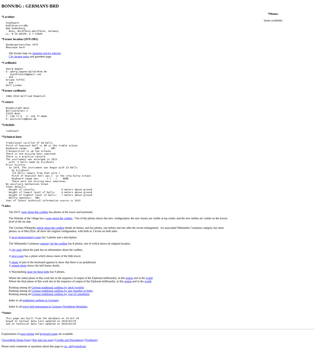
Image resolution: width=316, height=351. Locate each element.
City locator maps (19, 56)
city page (17, 249)
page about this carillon (34, 212)
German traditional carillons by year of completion (60, 294)
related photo (19, 265)
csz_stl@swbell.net (75, 346)
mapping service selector (46, 53)
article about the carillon (50, 227)
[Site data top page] (43, 340)
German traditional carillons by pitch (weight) (57, 287)
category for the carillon (53, 243)
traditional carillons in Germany (40, 300)
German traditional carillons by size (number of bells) (62, 290)
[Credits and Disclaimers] (69, 340)
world (149, 278)
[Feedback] (91, 340)
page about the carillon (59, 218)
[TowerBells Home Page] (16, 340)
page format (27, 333)
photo (15, 262)
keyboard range (49, 333)
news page (18, 256)
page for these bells (38, 271)
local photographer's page (26, 237)
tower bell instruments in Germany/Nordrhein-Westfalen (54, 306)
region (129, 278)
